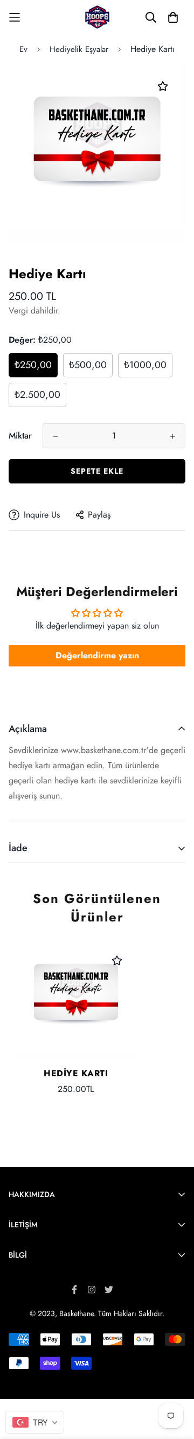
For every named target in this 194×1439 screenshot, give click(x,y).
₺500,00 (88, 365)
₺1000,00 (145, 365)
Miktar (20, 435)
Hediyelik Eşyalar (79, 49)
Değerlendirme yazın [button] (97, 655)
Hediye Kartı (76, 1073)
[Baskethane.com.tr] (97, 17)
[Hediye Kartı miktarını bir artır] (172, 436)
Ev (23, 49)
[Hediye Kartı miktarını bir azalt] (55, 436)
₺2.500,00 (37, 395)
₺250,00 (33, 365)
